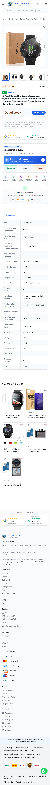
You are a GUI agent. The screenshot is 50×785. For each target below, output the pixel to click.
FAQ (3, 590)
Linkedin (8, 730)
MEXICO (23, 754)
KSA (38, 754)
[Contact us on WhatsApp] (44, 771)
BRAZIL (29, 754)
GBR (33, 757)
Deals (4, 604)
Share (44, 86)
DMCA (4, 694)
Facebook (9, 713)
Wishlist (5, 643)
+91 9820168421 (9, 616)
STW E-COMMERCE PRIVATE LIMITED (25, 776)
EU (25, 757)
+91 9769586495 (9, 619)
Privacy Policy (7, 700)
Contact (5, 583)
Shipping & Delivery (9, 697)
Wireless (43, 19)
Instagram (9, 720)
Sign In (38, 4)
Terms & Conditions (22, 782)
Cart (3, 639)
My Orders (6, 636)
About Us (5, 573)
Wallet (4, 646)
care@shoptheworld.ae (11, 626)
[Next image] (45, 46)
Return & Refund (8, 690)
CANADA (16, 754)
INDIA (6, 754)
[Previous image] (5, 46)
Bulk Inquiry (6, 580)
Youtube (8, 723)
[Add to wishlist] (44, 26)
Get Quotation (39, 112)
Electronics (13, 19)
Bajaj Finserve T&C (9, 704)
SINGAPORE (18, 757)
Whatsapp (9, 726)
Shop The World (21, 3)
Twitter (7, 716)
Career (4, 577)
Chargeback (7, 587)
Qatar (29, 757)
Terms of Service (8, 593)
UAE (34, 754)
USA (10, 754)
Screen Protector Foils (28, 19)
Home (4, 19)
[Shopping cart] (46, 4)
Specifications (9, 215)
